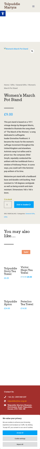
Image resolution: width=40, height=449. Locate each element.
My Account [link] (17, 30)
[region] (20, 432)
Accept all (20, 433)
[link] (20, 63)
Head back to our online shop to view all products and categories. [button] (15, 365)
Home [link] (6, 85)
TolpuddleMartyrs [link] (12, 5)
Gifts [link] (13, 85)
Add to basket (23, 205)
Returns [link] (26, 30)
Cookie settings (20, 438)
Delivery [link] (7, 34)
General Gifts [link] (21, 85)
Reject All (20, 444)
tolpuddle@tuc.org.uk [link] (17, 401)
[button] (33, 6)
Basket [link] (7, 30)
